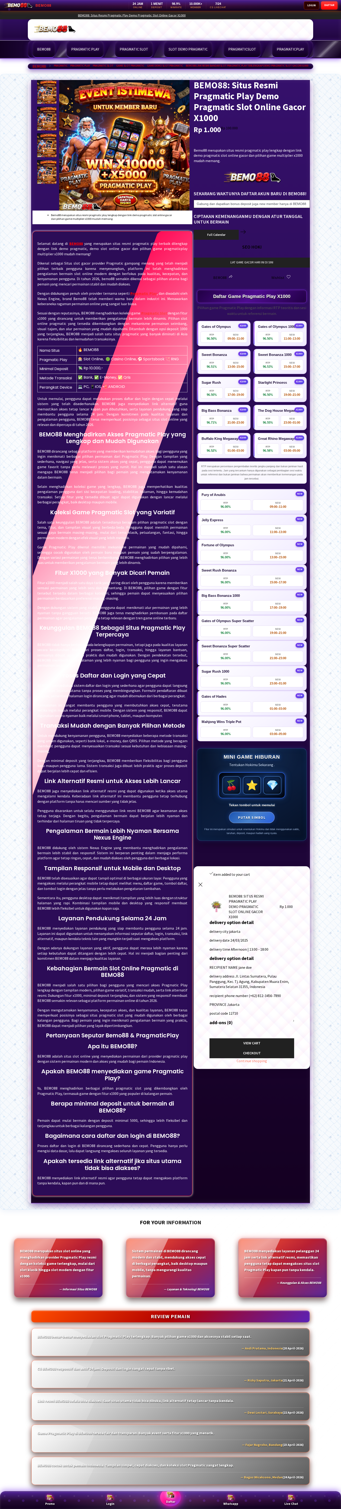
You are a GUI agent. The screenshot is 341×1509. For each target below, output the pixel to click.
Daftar (170, 1502)
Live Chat (291, 1504)
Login (110, 1504)
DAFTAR (329, 5)
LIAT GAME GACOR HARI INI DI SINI (251, 262)
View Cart (252, 1043)
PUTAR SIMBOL (252, 817)
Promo (50, 1504)
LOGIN (311, 5)
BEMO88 (39, 66)
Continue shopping (252, 1060)
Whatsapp (230, 1504)
